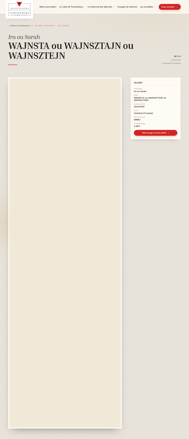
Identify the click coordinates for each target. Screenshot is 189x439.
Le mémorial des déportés (100, 7)
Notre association (48, 7)
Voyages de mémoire (127, 7)
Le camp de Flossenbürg (71, 7)
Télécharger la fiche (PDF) (155, 133)
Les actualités (146, 7)
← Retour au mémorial (18, 25)
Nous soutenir (169, 7)
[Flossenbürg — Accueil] (19, 7)
